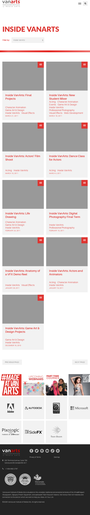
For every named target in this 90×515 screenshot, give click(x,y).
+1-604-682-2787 (11, 469)
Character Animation (15, 107)
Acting (52, 101)
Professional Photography (62, 110)
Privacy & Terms (35, 457)
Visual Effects (28, 113)
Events (52, 104)
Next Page (80, 362)
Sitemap (57, 457)
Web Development (73, 113)
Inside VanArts (12, 113)
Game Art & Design (14, 110)
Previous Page (12, 362)
